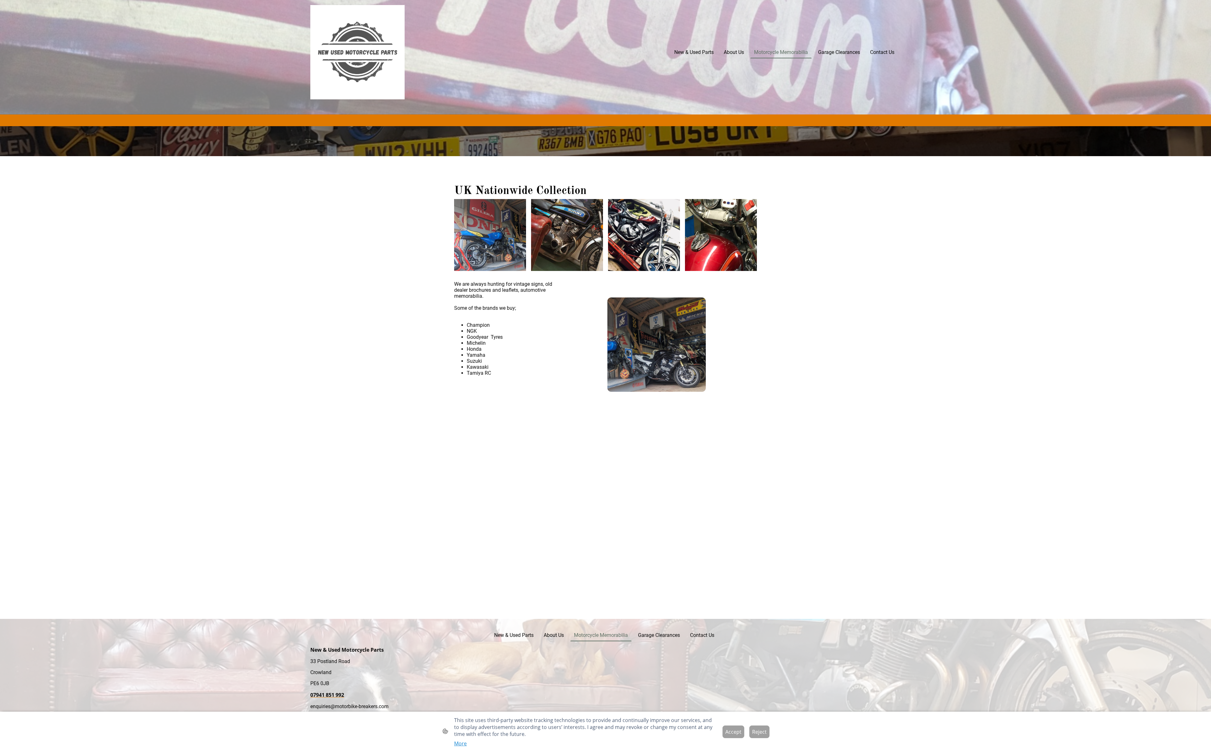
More (460, 743)
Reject (759, 731)
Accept (733, 731)
